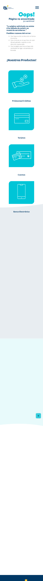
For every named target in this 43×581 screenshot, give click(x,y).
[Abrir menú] (37, 7)
